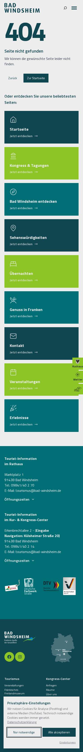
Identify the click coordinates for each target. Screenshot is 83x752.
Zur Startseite (36, 78)
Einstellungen (68, 742)
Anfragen (51, 685)
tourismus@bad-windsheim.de (38, 490)
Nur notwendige (24, 732)
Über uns (51, 694)
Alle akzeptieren (59, 732)
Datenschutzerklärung (22, 722)
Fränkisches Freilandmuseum (14, 691)
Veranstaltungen (14, 685)
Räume (50, 690)
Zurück (12, 78)
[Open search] (65, 8)
